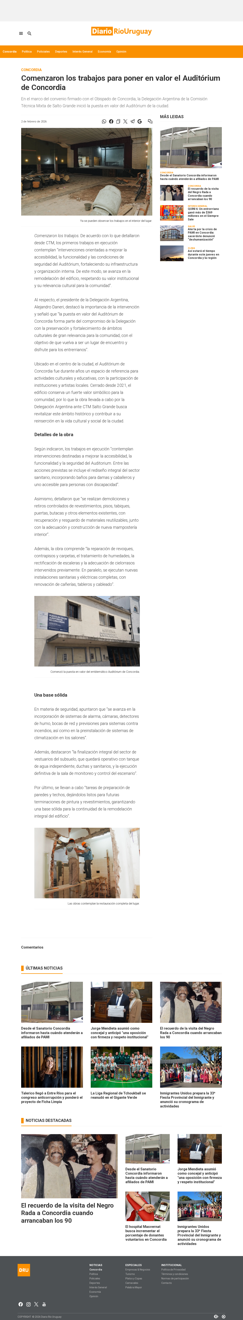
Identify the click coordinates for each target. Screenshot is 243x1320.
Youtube (44, 1304)
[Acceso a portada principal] (121, 31)
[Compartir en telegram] (132, 121)
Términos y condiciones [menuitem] (174, 1274)
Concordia (31, 70)
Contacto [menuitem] (166, 1283)
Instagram (28, 1304)
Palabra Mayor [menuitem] (133, 1287)
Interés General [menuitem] (83, 51)
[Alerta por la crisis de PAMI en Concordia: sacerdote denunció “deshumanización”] (172, 233)
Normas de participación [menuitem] (175, 1278)
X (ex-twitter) (36, 1304)
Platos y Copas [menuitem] (133, 1278)
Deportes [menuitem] (61, 51)
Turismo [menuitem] (130, 1274)
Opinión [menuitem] (121, 51)
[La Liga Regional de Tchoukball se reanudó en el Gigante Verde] (121, 1067)
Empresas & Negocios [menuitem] (137, 1269)
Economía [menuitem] (104, 51)
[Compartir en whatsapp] (104, 121)
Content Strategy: (214, 1316)
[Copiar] (118, 121)
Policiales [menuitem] (43, 51)
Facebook (21, 1304)
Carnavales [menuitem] (131, 1283)
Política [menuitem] (27, 51)
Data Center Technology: (221, 1316)
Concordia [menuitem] (10, 51)
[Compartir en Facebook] (111, 121)
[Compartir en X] (125, 121)
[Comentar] (147, 121)
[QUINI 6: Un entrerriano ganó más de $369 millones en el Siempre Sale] (172, 213)
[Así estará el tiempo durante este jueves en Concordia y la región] (172, 253)
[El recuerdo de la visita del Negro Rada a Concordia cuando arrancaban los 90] (172, 193)
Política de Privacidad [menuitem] (173, 1269)
